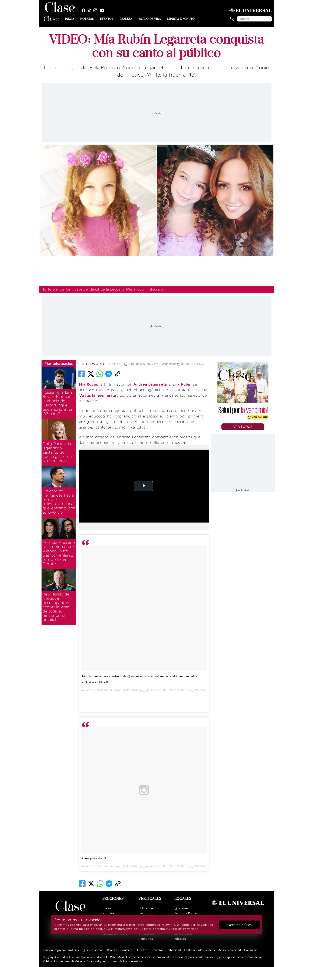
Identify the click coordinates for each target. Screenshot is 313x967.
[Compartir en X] (90, 374)
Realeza (126, 19)
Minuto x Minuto (181, 19)
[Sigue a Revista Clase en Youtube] (103, 10)
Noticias (87, 19)
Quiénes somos (92, 950)
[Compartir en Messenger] (108, 374)
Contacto (126, 950)
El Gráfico (145, 908)
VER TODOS (242, 427)
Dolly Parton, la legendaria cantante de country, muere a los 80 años (57, 452)
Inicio (69, 19)
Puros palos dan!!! (94, 858)
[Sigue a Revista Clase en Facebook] (85, 10)
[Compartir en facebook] (81, 374)
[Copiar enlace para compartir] (117, 374)
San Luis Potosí (185, 913)
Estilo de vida (150, 19)
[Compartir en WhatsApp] (99, 374)
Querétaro (181, 908)
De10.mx (144, 913)
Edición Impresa (54, 950)
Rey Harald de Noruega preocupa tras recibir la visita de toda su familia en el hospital (56, 607)
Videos (210, 950)
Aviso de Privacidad (183, 929)
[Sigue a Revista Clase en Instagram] (96, 10)
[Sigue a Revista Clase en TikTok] (90, 10)
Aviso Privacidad (229, 950)
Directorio (142, 950)
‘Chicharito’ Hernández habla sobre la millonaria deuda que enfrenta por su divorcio (59, 502)
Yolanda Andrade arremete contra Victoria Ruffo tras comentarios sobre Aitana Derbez (59, 553)
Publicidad (174, 950)
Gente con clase (91, 364)
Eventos (106, 19)
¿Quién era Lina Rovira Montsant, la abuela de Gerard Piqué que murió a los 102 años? (58, 403)
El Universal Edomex (183, 936)
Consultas (145, 939)
